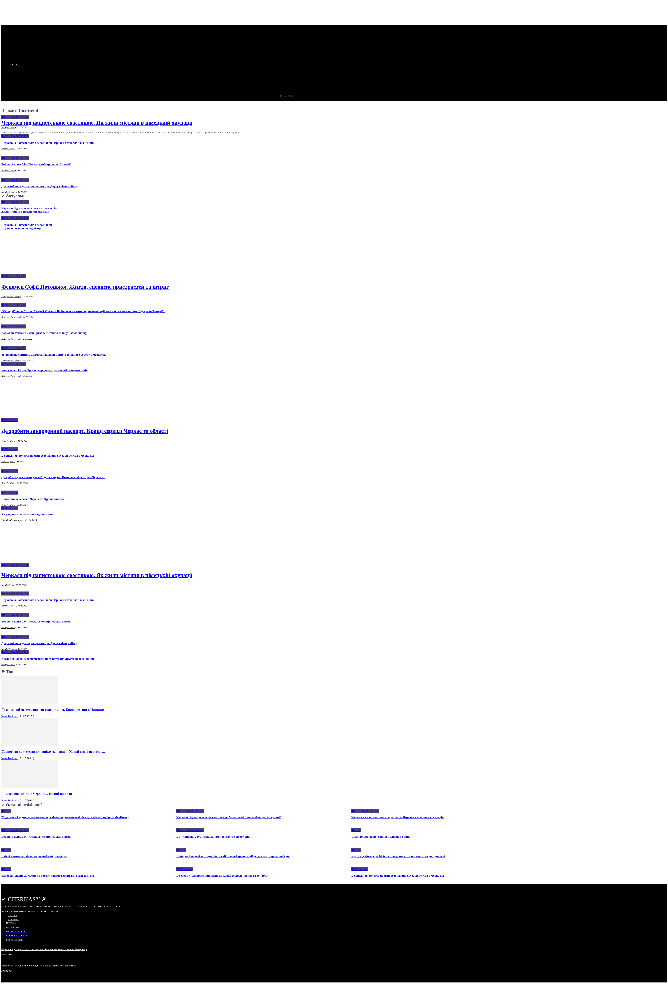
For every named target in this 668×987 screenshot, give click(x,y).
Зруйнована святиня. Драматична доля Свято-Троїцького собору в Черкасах (53, 354)
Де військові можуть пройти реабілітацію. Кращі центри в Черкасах (47, 455)
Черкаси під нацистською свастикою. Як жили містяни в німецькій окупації (96, 123)
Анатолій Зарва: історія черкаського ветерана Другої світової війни (47, 658)
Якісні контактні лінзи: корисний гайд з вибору (34, 856)
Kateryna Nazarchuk (11, 296)
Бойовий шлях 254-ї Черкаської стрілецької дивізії (36, 164)
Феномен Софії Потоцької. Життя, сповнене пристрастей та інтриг (85, 287)
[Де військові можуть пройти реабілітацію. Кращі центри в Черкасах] (29, 702)
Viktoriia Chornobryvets (12, 520)
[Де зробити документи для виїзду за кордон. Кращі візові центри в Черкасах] (29, 744)
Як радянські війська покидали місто (27, 514)
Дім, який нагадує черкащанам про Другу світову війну (39, 186)
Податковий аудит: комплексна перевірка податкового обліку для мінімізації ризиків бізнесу (65, 817)
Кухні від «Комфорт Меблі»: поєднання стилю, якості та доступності (398, 856)
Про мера (9, 449)
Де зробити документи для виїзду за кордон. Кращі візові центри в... (53, 751)
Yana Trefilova (8, 441)
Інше (6, 810)
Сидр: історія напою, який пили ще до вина (380, 836)
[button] (91, 79)
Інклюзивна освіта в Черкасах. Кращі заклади (33, 499)
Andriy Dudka (8, 127)
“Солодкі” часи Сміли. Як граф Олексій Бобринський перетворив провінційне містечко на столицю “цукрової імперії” (83, 311)
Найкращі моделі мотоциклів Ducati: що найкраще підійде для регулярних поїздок (233, 856)
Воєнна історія (15, 116)
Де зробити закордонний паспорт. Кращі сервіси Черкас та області (84, 431)
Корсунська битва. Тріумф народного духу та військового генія (44, 370)
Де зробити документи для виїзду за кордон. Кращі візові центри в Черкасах (53, 477)
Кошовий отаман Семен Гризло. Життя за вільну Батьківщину (44, 333)
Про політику (13, 304)
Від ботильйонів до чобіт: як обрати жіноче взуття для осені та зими (47, 875)
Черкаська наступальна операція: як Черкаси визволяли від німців (47, 142)
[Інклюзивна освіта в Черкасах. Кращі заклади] (29, 786)
